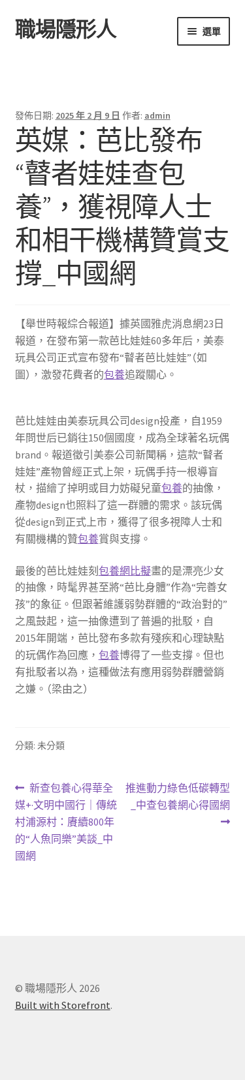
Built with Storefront (62, 1005)
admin (157, 115)
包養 (114, 374)
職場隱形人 (65, 29)
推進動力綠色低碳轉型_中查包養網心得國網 (177, 806)
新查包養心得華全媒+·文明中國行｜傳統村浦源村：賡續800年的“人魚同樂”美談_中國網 (66, 821)
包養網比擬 (125, 570)
